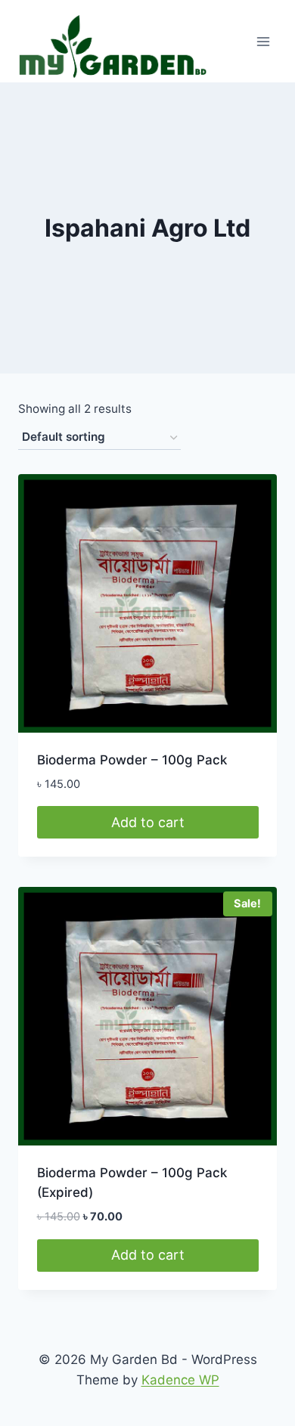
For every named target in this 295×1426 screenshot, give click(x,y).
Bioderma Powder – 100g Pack (132, 759)
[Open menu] (263, 41)
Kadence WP (180, 1379)
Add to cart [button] (148, 822)
